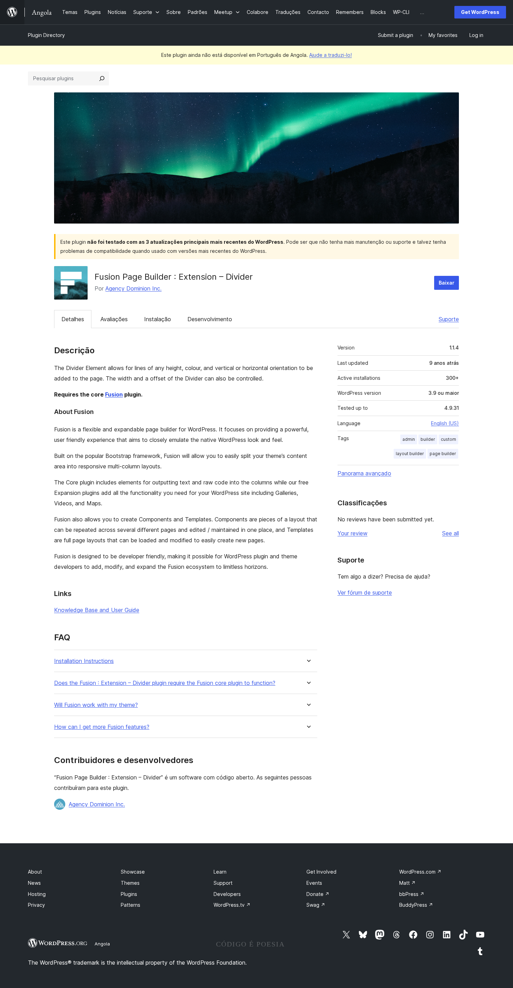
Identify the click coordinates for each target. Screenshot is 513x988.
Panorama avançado (364, 473)
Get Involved (321, 872)
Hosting (37, 894)
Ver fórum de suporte (364, 592)
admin (408, 439)
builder (428, 439)
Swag (315, 905)
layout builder (410, 453)
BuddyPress (416, 905)
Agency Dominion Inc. (133, 288)
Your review (352, 533)
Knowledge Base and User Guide (96, 609)
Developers (227, 894)
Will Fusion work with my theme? (96, 705)
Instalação (157, 319)
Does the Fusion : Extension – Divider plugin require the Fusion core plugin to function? (164, 683)
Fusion (114, 394)
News (34, 883)
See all (450, 533)
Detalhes (72, 319)
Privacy (36, 905)
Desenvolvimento (209, 319)
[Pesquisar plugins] (102, 78)
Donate (317, 894)
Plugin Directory (46, 35)
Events (314, 883)
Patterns (130, 905)
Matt (407, 883)
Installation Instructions (84, 661)
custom (448, 439)
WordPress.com (420, 872)
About (35, 872)
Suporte (449, 319)
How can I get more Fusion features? (101, 727)
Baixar (446, 283)
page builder (443, 453)
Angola (102, 943)
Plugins (129, 894)
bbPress (411, 894)
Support (223, 883)
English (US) (445, 423)
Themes (130, 883)
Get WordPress (480, 12)
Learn (220, 872)
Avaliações (114, 319)
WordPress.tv (232, 905)
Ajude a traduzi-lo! (330, 55)
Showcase (133, 872)
